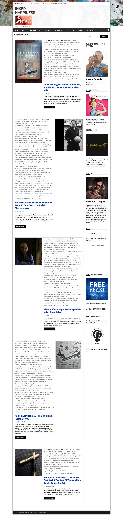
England (49, 49)
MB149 (29, 166)
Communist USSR (30, 134)
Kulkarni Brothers (26, 373)
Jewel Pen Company (37, 371)
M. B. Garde (52, 277)
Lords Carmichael (57, 53)
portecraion (33, 392)
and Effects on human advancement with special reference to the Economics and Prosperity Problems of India (62, 245)
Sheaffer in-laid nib (24, 185)
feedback (43, 145)
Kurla (51, 275)
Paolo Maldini (27, 174)
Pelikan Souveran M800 (35, 176)
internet (61, 51)
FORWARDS (24, 149)
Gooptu (59, 458)
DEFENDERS (23, 138)
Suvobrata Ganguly (58, 74)
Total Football (23, 189)
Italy (40, 159)
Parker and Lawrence (35, 388)
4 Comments (33, 412)
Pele (25, 176)
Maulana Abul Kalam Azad (39, 379)
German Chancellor (30, 358)
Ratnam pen (35, 398)
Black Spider (28, 127)
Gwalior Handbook (65, 262)
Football (25, 147)
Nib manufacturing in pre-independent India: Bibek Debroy (62, 311)
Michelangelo (23, 168)
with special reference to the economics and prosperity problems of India (60, 79)
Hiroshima (22, 157)
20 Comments (71, 473)
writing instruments (53, 81)
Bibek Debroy (61, 251)
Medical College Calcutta (63, 462)
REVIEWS (47, 30)
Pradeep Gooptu (65, 466)
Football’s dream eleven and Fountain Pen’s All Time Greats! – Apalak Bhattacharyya (33, 205)
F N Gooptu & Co (58, 456)
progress (57, 62)
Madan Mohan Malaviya (61, 55)
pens (54, 285)
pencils (49, 285)
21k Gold (43, 119)
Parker (34, 174)
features (55, 40)
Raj (50, 471)
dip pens (68, 256)
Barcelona (35, 125)
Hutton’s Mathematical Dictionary (35, 366)
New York (31, 381)
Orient (20, 174)
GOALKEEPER (38, 153)
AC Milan (26, 121)
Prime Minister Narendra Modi (35, 394)
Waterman (24, 412)
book (28, 349)
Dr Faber (32, 354)
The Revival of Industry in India (59, 300)
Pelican (29, 390)
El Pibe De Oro (28, 142)
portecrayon (42, 392)
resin (28, 183)
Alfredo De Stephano (36, 121)
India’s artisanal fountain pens (64, 268)
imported (51, 268)
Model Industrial (54, 279)
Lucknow (62, 275)
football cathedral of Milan (37, 147)
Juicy (26, 162)
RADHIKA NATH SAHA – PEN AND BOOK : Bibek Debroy (34, 417)
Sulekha (53, 298)
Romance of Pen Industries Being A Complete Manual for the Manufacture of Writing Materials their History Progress (62, 292)
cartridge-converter (30, 130)
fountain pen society (35, 149)
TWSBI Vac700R (33, 189)
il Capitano (37, 157)
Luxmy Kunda (42, 375)
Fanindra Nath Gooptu (70, 456)
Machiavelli (22, 166)
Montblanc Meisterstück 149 (27, 170)
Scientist (58, 72)
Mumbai (62, 279)
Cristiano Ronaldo (27, 136)
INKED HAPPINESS (25, 11)
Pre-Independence (62, 285)
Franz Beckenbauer (34, 151)
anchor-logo (23, 123)
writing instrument (24, 198)
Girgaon (50, 260)
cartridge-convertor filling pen (27, 132)
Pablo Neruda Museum (38, 386)
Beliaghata (67, 451)
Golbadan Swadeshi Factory (62, 260)
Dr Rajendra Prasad (61, 47)
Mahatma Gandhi (53, 57)
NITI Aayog (28, 383)
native (58, 59)
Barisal (50, 251)
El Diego (20, 142)
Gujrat (51, 262)
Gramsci (28, 155)
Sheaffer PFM (35, 185)
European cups (35, 145)
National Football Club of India (30, 172)
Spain (34, 187)
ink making (56, 271)
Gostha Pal (21, 155)
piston (21, 181)
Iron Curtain (33, 159)
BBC (54, 251)
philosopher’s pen (29, 179)
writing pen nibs (54, 305)
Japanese (45, 159)
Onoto (28, 386)
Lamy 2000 (42, 162)
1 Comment (64, 305)
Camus (21, 130)
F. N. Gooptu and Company (59, 258)
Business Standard (55, 454)
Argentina (27, 125)
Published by (65, 62)
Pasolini (20, 176)
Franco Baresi (23, 151)
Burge (33, 349)
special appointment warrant (55, 296)
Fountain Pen (52, 458)
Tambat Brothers (34, 407)
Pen (34, 390)
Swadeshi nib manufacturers (65, 298)
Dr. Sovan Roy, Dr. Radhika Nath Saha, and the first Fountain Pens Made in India (62, 87)
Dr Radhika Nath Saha (28, 140)
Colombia (21, 134)
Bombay (69, 251)
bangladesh (51, 249)
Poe (41, 181)
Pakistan (56, 283)
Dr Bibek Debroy (70, 45)
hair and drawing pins (58, 264)
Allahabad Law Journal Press (66, 243)
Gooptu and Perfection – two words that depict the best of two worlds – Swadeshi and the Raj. (62, 480)
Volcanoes (21, 196)
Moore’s (24, 381)
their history (59, 76)
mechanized (51, 59)
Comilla (57, 256)
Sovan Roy (40, 403)
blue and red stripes (39, 127)
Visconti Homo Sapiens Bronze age (35, 193)
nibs (51, 283)
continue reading (48, 107)
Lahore (57, 275)
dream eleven (40, 140)
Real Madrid (22, 183)
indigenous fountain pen (40, 369)
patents (63, 59)
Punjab (71, 285)
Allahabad (53, 243)
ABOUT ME (70, 30)
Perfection (55, 466)
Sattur (63, 294)
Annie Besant (57, 42)
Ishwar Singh (26, 371)
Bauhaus (21, 127)
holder (22, 366)
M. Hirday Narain (62, 277)
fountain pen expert (66, 49)
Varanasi (66, 76)
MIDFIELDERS (32, 168)
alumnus (59, 451)
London (28, 375)
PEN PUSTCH (59, 30)
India (55, 51)
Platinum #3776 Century (31, 181)
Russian (52, 72)
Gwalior (56, 262)
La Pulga (35, 162)
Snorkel (29, 187)
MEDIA (80, 30)
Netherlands (44, 172)
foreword (56, 49)
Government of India (32, 360)
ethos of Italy (25, 145)
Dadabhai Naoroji (67, 454)
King (30, 162)
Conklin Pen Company (40, 352)
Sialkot (68, 294)
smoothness (22, 187)
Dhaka (63, 256)
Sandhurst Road (55, 294)
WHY (23, 30)
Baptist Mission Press (68, 42)
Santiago (22, 403)
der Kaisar (40, 138)
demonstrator (32, 138)
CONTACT (90, 30)
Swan (26, 407)
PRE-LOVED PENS (35, 30)
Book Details (53, 45)
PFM (21, 179)
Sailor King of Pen (37, 183)
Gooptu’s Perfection (69, 458)
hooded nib (29, 157)
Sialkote (73, 294)
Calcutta (51, 256)
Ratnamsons (56, 471)
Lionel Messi (23, 164)
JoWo (21, 162)
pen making (70, 59)
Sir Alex (43, 185)
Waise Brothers (61, 302)
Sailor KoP (47, 183)
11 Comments (37, 198)
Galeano (24, 153)
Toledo (42, 407)
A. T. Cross (38, 341)
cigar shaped (41, 132)
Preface (51, 62)
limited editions (57, 460)
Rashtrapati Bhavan (24, 398)
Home (16, 30)
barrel (41, 125)
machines (50, 55)
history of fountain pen (56, 266)
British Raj (61, 45)
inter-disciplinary (24, 159)
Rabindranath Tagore (29, 396)
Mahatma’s (52, 462)
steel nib (40, 187)
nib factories (70, 279)
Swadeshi (68, 74)
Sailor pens (39, 401)
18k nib (37, 119)
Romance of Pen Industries (27, 401)
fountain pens (72, 258)
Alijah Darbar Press (59, 241)
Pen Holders (64, 283)
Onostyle (22, 386)
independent (24, 369)
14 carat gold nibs (69, 449)
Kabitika (48, 53)
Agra (51, 241)
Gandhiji (21, 358)
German (30, 153)
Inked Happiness (66, 271)
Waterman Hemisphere (32, 196)
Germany (50, 51)
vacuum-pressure (25, 191)
